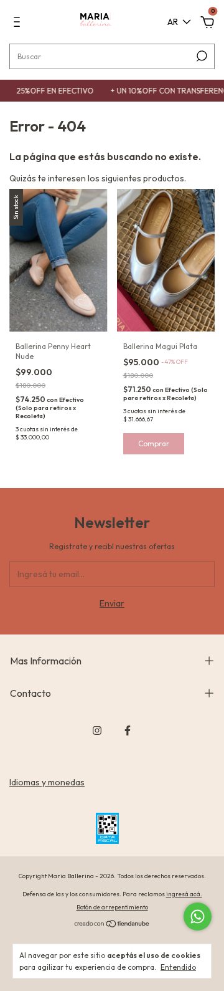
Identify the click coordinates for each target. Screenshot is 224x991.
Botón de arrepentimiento (112, 907)
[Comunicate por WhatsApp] (198, 916)
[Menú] (19, 24)
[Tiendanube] (112, 925)
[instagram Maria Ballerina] (97, 730)
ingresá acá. (184, 894)
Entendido (178, 967)
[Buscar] (201, 56)
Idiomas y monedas (47, 782)
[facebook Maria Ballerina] (128, 730)
